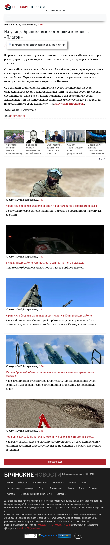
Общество (23, 482)
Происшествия (40, 482)
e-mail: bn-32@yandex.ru (28, 528)
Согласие (61, 494)
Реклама (10, 494)
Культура (29, 488)
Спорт (41, 488)
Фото (81, 488)
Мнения (72, 482)
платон (21, 115)
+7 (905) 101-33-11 (63, 524)
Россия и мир (13, 488)
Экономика (58, 482)
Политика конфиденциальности (36, 494)
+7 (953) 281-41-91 (46, 524)
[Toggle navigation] (9, 18)
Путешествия (56, 488)
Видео (71, 488)
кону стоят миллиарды (69, 103)
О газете (93, 488)
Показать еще (55, 461)
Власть (9, 482)
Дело (84, 482)
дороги (13, 115)
